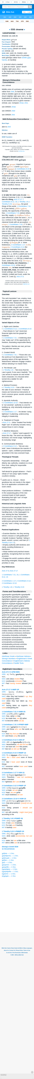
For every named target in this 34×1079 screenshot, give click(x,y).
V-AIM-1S (20, 773)
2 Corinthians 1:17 (18, 245)
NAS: (4, 679)
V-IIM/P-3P (15, 690)
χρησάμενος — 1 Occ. (10, 856)
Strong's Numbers (8, 659)
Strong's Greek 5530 (10, 847)
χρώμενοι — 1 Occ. (9, 865)
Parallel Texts (19, 663)
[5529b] (2, 484)
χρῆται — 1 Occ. (8, 860)
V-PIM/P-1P (21, 786)
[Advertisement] (17, 920)
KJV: (3, 681)
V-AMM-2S (21, 712)
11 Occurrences (8, 849)
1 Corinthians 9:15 (22, 169)
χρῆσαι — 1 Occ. (8, 853)
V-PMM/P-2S (19, 831)
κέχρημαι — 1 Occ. (9, 876)
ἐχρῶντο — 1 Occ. (9, 874)
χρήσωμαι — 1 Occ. (9, 858)
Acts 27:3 (20, 277)
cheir (12, 92)
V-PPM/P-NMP (22, 725)
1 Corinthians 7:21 (13, 213)
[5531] (31, 484)
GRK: (4, 674)
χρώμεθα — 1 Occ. (9, 867)
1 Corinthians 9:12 (10, 329)
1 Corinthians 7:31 (24, 206)
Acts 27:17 (18, 199)
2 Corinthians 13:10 (10, 403)
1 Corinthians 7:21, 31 (10, 575)
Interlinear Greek (8, 656)
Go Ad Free (3, 1074)
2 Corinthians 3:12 (17, 247)
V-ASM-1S (22, 799)
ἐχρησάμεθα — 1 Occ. (10, 871)
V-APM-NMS (15, 672)
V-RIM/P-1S (21, 753)
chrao (21, 103)
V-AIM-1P (20, 740)
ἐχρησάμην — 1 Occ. (10, 869)
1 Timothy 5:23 (8, 387)
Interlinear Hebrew (23, 656)
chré (9, 127)
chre (26, 103)
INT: (3, 683)
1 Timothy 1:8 (23, 202)
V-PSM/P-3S (18, 818)
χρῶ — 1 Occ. (7, 862)
